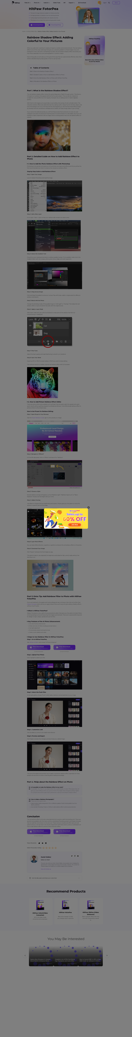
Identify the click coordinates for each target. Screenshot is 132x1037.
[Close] (88, 507)
